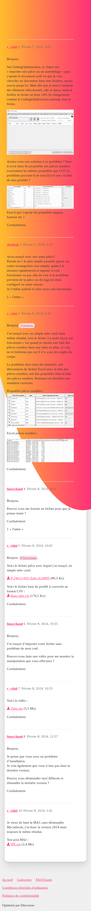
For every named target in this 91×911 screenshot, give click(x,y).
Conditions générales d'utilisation (25, 887)
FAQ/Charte (44, 880)
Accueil (7, 880)
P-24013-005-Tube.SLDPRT (30, 578)
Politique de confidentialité (20, 895)
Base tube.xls (20, 596)
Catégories (24, 880)
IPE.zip (16, 844)
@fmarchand (28, 557)
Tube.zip (17, 708)
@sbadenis (26, 325)
